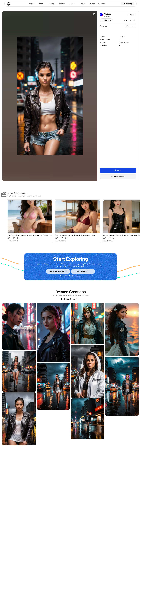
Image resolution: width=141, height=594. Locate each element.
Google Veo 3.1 (65, 276)
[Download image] (134, 20)
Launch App (127, 4)
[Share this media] (130, 20)
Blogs (72, 4)
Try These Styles (68, 299)
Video (41, 4)
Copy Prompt (131, 26)
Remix (119, 170)
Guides (62, 4)
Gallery (92, 4)
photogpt (38, 196)
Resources (102, 4)
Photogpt (107, 14)
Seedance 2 (76, 276)
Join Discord (81, 271)
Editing (51, 4)
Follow (132, 15)
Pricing (82, 4)
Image (30, 4)
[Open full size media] (94, 14)
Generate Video (119, 176)
